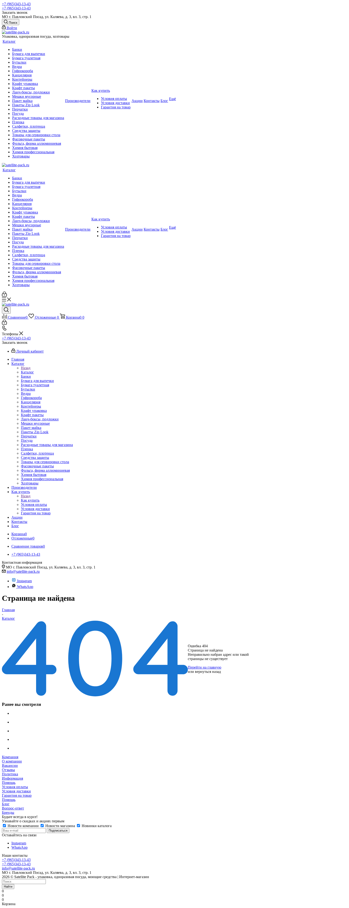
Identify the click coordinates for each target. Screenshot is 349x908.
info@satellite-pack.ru (23, 571)
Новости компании (23, 826)
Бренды (8, 812)
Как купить (30, 500)
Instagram (24, 581)
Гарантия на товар (17, 795)
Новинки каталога (96, 826)
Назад (25, 368)
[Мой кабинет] (4, 295)
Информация (12, 778)
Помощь (8, 783)
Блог (5, 804)
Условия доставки (16, 791)
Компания (10, 757)
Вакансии (10, 766)
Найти (8, 886)
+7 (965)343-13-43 (16, 4)
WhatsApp (25, 587)
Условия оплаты (15, 787)
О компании (12, 761)
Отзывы (8, 770)
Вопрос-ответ (13, 808)
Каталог (27, 372)
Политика (10, 774)
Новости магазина (60, 826)
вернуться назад (208, 672)
